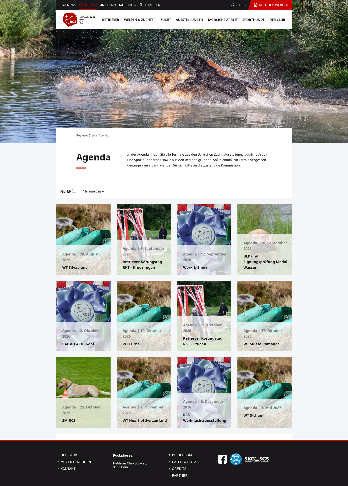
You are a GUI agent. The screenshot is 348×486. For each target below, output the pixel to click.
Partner (180, 475)
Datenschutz (184, 462)
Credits (179, 468)
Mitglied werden (76, 462)
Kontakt (68, 468)
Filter (65, 191)
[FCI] (236, 458)
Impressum (182, 455)
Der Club (69, 455)
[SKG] (256, 458)
